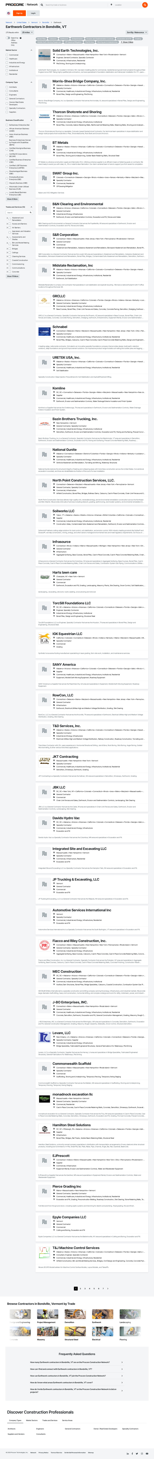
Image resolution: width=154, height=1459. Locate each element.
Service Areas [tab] (67, 1420)
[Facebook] (132, 1454)
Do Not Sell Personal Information (75, 1452)
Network (32, 4)
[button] (6, 54)
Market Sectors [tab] (32, 1420)
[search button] (145, 5)
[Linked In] (128, 1454)
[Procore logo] (15, 4)
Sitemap (91, 1452)
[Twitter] (137, 1454)
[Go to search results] (30, 212)
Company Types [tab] (15, 1420)
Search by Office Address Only (14, 41)
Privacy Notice (43, 1452)
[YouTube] (147, 1454)
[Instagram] (142, 1454)
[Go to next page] (108, 1289)
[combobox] (127, 5)
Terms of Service (56, 1452)
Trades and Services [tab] (49, 1420)
